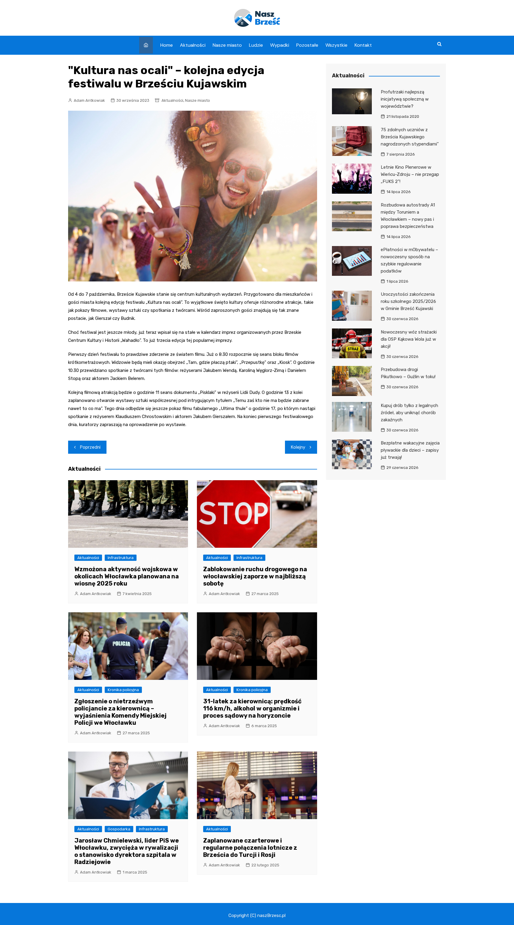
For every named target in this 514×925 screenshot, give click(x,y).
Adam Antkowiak (89, 100)
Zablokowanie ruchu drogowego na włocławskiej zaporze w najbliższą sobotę (255, 576)
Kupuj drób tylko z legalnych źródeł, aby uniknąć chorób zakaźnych (409, 412)
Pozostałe (307, 45)
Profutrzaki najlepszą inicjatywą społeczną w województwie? (405, 99)
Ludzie (256, 45)
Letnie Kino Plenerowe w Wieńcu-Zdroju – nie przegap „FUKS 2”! (410, 174)
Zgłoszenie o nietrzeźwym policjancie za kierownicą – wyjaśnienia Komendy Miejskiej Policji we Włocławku (120, 712)
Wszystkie (336, 45)
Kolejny (298, 447)
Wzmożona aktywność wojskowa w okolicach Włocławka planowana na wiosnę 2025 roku (126, 576)
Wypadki (279, 45)
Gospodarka (119, 829)
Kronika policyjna (123, 690)
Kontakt (363, 45)
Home (166, 45)
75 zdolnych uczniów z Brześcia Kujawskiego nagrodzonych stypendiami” (410, 137)
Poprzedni (90, 447)
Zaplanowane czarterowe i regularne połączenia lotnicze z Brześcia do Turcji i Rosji (250, 847)
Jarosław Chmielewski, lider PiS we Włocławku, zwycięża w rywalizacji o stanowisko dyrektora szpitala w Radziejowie (126, 851)
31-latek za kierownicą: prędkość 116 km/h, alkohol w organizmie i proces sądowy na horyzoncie (252, 708)
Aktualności (193, 45)
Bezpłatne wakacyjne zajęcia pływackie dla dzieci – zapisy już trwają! (410, 450)
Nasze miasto (227, 45)
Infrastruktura (121, 557)
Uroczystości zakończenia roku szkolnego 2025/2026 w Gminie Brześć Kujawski (408, 301)
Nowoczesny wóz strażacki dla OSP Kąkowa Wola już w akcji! (409, 339)
